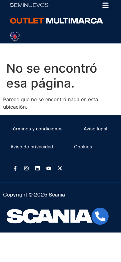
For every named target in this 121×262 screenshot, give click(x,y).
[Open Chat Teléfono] (100, 216)
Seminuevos (29, 5)
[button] (106, 5)
